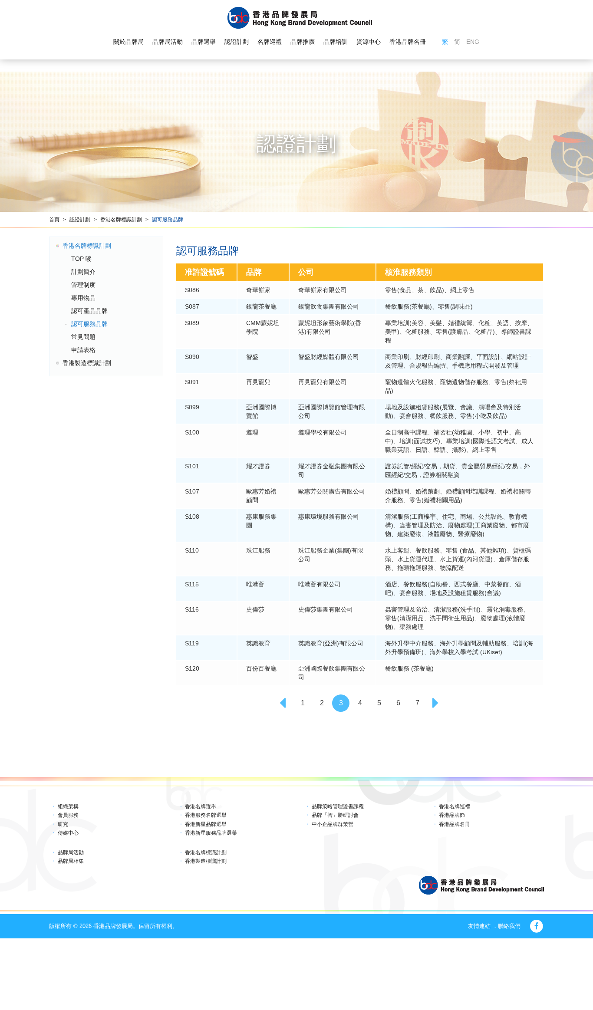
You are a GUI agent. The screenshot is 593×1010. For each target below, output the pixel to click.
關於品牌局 (128, 41)
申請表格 (83, 349)
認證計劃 (236, 41)
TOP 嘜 (81, 258)
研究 (63, 824)
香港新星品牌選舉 (206, 824)
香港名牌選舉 (200, 806)
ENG (472, 41)
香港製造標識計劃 (87, 362)
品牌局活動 (167, 41)
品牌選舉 (203, 41)
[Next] (436, 703)
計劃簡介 (83, 271)
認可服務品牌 (167, 220)
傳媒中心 (68, 833)
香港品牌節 (452, 815)
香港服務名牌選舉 (206, 815)
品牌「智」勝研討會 (335, 815)
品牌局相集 (71, 861)
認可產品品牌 (89, 310)
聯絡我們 (509, 926)
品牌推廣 (302, 41)
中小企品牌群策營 (332, 824)
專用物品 (83, 297)
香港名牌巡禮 (454, 806)
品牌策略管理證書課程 (338, 806)
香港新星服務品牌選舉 (211, 833)
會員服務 (68, 815)
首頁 (54, 220)
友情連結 (479, 926)
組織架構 (68, 806)
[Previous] (283, 703)
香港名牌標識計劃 (121, 220)
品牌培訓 (335, 41)
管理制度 (83, 284)
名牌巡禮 (269, 41)
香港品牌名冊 (407, 41)
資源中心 (368, 41)
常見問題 (83, 336)
